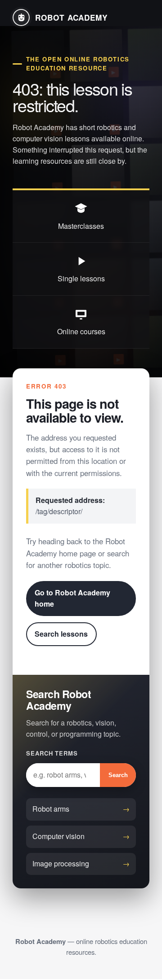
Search (118, 775)
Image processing (60, 863)
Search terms (52, 753)
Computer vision (58, 836)
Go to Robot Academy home (72, 598)
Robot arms (50, 809)
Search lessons (61, 634)
